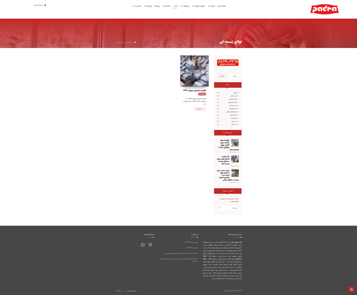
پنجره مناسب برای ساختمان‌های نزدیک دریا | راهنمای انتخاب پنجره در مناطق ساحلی (228, 175)
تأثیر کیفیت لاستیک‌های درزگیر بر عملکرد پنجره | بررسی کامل (223, 160)
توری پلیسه (234, 118)
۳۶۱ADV (238, 291)
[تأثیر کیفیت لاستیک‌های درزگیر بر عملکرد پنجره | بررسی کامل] (235, 159)
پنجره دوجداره (233, 105)
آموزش (235, 93)
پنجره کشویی (233, 115)
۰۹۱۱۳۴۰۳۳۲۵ (188, 242)
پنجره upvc (234, 96)
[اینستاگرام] (150, 244)
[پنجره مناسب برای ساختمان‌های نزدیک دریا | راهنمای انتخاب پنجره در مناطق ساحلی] (235, 173)
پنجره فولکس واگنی (232, 112)
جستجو (222, 76)
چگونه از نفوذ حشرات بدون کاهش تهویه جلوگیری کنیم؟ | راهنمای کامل (228, 145)
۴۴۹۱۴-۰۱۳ (189, 248)
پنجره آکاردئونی (233, 99)
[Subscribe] (219, 208)
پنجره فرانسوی (233, 109)
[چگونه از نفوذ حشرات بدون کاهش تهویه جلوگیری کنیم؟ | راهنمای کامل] (235, 143)
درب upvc (234, 124)
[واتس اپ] (143, 244)
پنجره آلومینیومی (232, 102)
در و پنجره (234, 121)
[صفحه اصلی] (135, 42)
